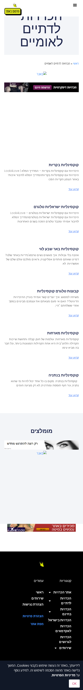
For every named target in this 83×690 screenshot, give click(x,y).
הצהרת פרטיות (33, 616)
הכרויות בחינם (65, 611)
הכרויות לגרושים (65, 639)
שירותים (65, 648)
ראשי (76, 63)
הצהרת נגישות (33, 604)
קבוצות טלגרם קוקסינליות (58, 291)
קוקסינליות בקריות (64, 164)
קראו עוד (73, 189)
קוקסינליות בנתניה (64, 375)
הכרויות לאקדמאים (63, 628)
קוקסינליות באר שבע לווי (59, 248)
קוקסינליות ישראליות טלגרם (56, 206)
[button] (75, 5)
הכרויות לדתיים (65, 600)
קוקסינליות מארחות (63, 333)
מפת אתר (37, 624)
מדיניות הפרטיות (63, 675)
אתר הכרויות (62, 592)
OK (74, 683)
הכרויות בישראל (59, 620)
